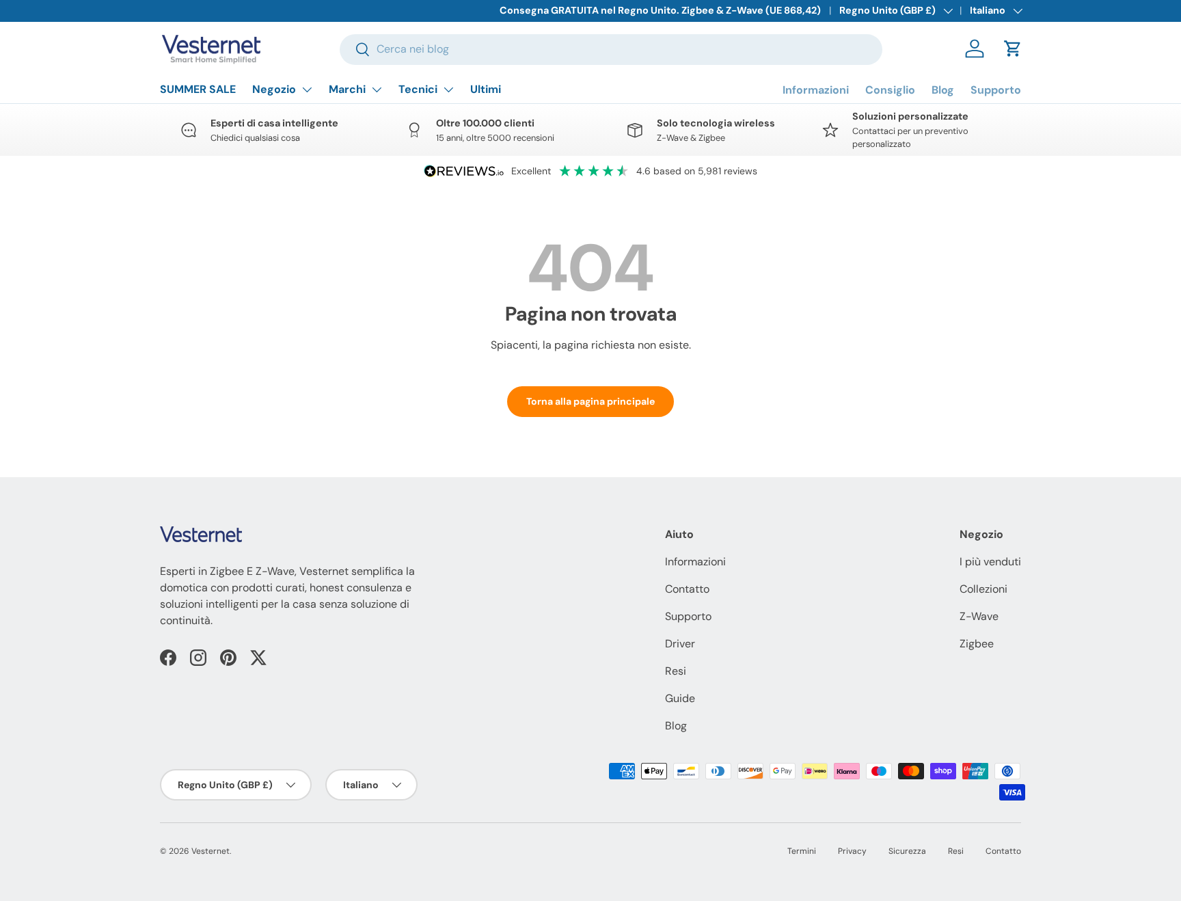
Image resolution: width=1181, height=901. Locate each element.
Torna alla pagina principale (590, 401)
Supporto (995, 90)
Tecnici (417, 89)
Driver (680, 643)
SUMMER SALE (198, 89)
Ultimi (485, 89)
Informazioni (816, 90)
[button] (1013, 48)
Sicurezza (907, 851)
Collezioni (983, 589)
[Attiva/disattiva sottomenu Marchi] (376, 89)
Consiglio (890, 90)
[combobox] (611, 48)
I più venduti (990, 561)
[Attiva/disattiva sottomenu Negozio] (307, 89)
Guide (680, 698)
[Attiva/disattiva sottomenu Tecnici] (448, 89)
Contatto (687, 589)
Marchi (347, 89)
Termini (801, 851)
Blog (943, 90)
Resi (675, 671)
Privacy (852, 851)
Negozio (274, 89)
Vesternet (210, 851)
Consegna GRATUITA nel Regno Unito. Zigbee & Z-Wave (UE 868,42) (660, 10)
